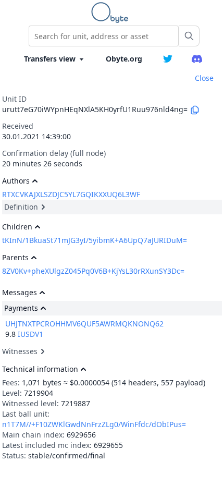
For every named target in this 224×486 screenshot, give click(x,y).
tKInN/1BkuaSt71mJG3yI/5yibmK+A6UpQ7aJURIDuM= (94, 240)
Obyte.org (124, 59)
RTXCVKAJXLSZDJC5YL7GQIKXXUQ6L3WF (71, 194)
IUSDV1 (30, 334)
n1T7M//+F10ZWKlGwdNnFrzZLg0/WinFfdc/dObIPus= (94, 424)
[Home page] (112, 12)
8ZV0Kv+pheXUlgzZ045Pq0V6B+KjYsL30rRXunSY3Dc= (93, 271)
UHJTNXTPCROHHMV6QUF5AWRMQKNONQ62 (84, 324)
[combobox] (104, 36)
